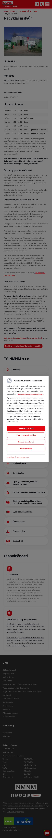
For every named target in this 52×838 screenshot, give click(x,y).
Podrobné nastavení (26, 442)
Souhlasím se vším (26, 428)
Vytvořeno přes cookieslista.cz (18, 457)
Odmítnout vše (26, 449)
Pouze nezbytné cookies (26, 435)
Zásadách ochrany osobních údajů (30, 394)
